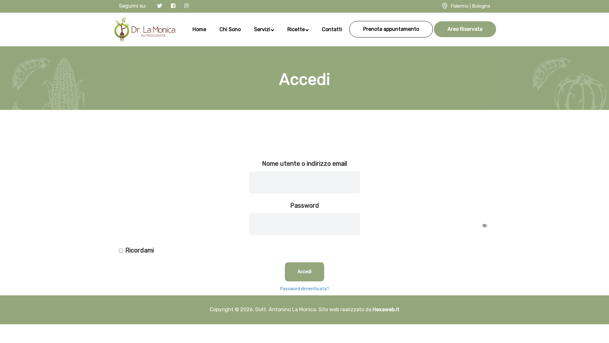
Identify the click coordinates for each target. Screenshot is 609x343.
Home (199, 29)
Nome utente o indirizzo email (304, 163)
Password (304, 205)
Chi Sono (230, 29)
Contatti (332, 29)
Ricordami (139, 250)
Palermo (459, 6)
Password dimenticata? (304, 289)
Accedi (304, 271)
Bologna (481, 6)
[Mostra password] (484, 225)
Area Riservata (465, 29)
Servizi (262, 29)
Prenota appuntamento (391, 29)
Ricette (296, 29)
